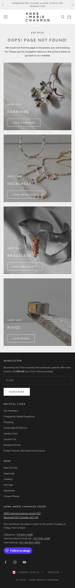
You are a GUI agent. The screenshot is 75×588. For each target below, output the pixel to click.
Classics (8, 479)
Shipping (8, 422)
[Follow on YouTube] (24, 562)
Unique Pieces (11, 496)
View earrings (24, 122)
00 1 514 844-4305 (29, 542)
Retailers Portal (12, 444)
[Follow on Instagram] (15, 562)
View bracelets (25, 266)
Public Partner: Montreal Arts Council (24, 450)
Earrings (8, 484)
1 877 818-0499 (41, 538)
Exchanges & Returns (15, 427)
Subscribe (17, 391)
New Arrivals (10, 467)
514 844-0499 (25, 534)
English (53, 572)
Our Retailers (11, 410)
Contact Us (10, 439)
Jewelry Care (11, 433)
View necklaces (25, 194)
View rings (21, 338)
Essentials (9, 473)
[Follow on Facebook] (5, 562)
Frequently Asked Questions (19, 416)
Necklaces (9, 490)
